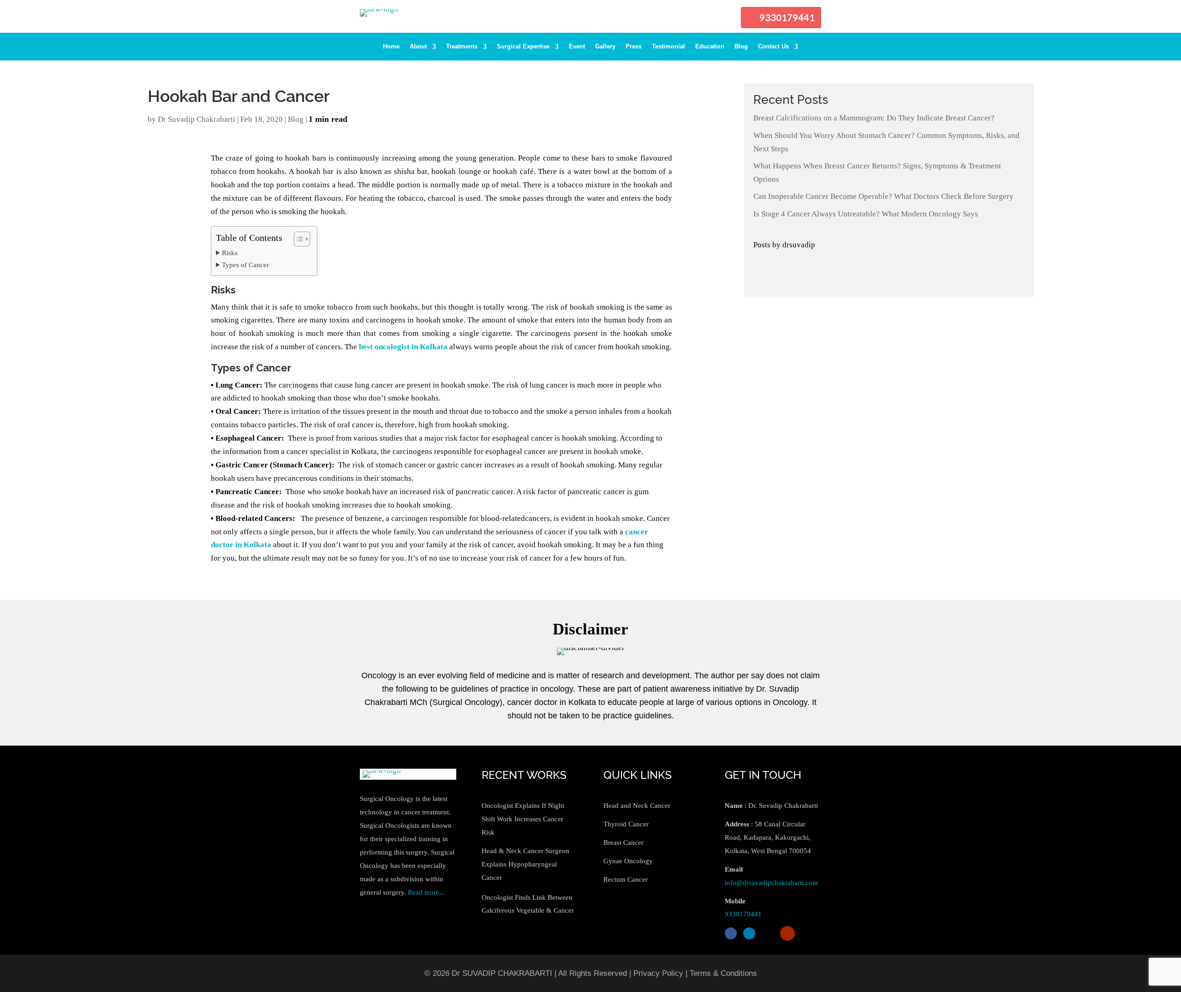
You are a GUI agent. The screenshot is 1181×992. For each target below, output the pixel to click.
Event (577, 46)
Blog (741, 46)
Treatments (461, 46)
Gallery (605, 46)
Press (634, 46)
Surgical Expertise (523, 46)
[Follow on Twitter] (768, 933)
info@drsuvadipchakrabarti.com (771, 882)
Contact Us (773, 46)
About (418, 46)
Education (709, 46)
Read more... (426, 892)
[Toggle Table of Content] (297, 239)
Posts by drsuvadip (784, 244)
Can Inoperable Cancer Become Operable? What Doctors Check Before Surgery (883, 196)
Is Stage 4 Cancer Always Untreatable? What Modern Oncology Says (865, 213)
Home (391, 46)
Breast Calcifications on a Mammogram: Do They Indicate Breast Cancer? (874, 118)
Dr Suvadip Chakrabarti (196, 119)
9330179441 (787, 17)
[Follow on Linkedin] (749, 933)
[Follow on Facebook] (731, 933)
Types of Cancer (245, 265)
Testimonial (668, 46)
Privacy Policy (658, 973)
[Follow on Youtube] (787, 933)
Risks (230, 253)
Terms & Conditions (723, 973)
